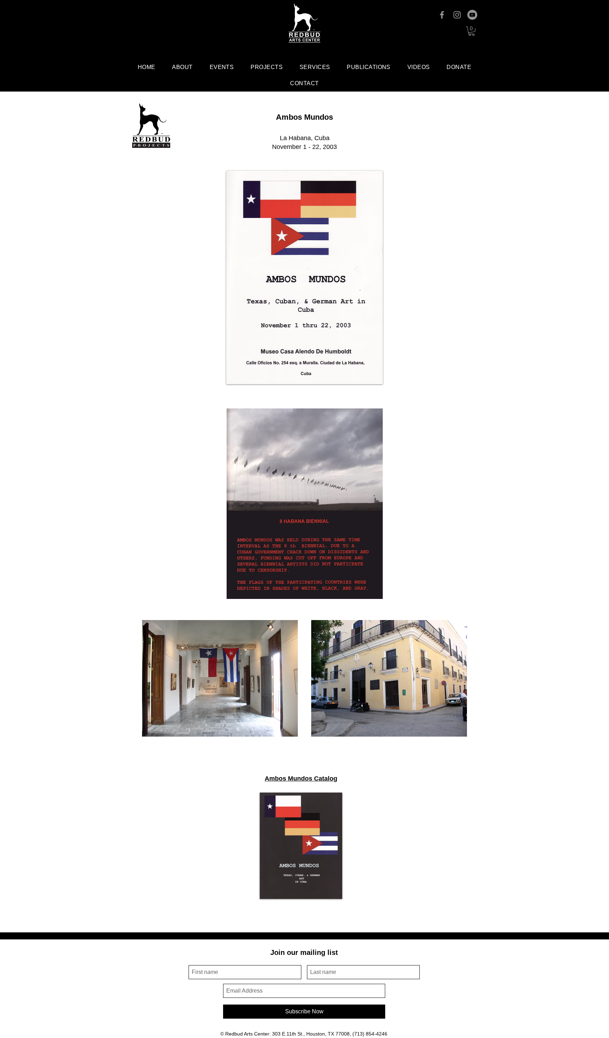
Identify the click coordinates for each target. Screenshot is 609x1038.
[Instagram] (457, 15)
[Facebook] (442, 15)
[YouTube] (472, 15)
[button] (471, 31)
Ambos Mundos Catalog (301, 778)
